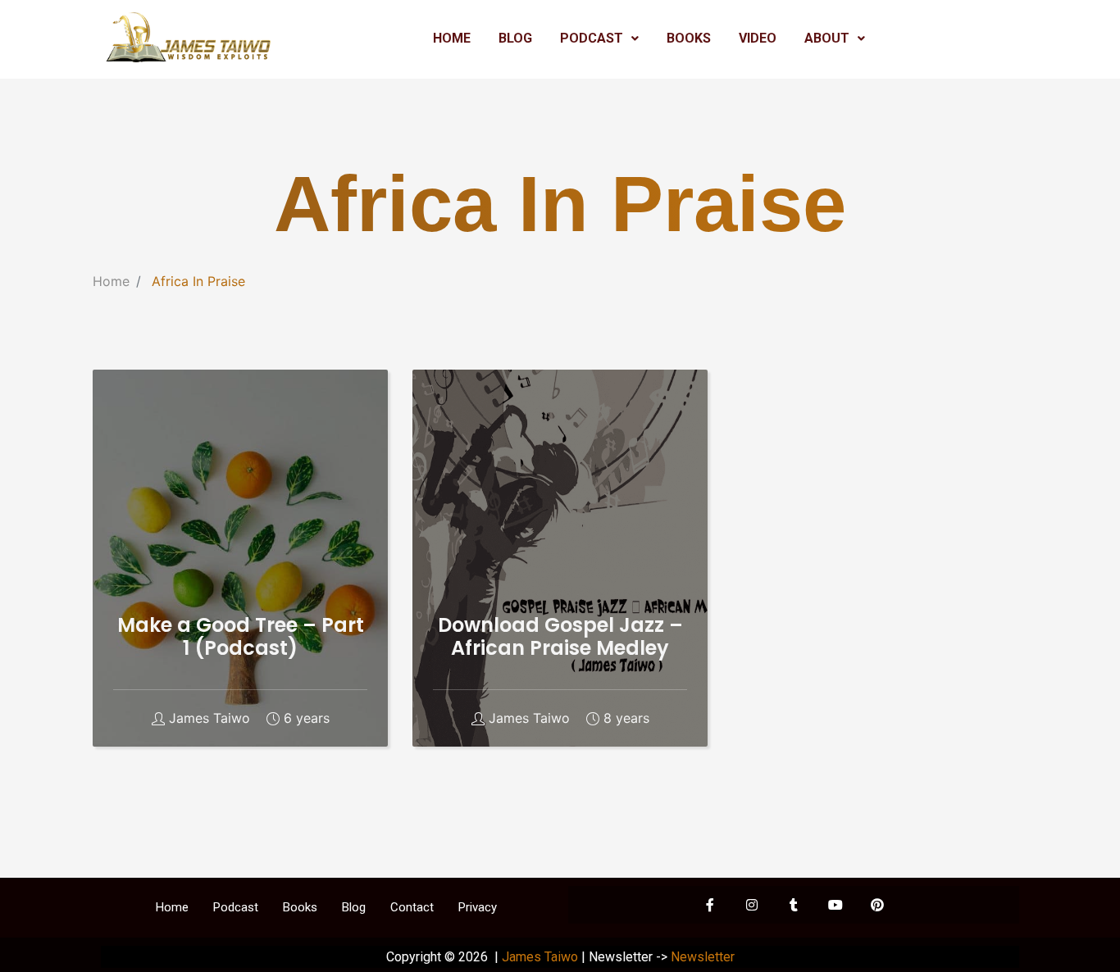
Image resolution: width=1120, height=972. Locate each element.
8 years (626, 718)
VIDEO (757, 38)
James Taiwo (209, 718)
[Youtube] (835, 905)
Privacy (477, 907)
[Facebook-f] (710, 905)
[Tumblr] (794, 905)
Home (111, 281)
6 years (307, 718)
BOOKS (689, 38)
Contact (412, 907)
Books (300, 907)
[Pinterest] (877, 905)
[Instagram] (752, 905)
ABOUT (826, 38)
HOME (452, 38)
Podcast (235, 907)
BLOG (515, 38)
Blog (354, 907)
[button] (599, 38)
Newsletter (703, 957)
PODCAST (591, 38)
